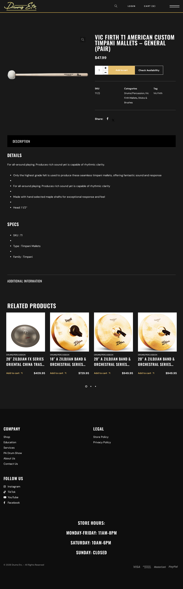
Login (131, 6)
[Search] (116, 6)
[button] (82, 39)
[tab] (91, 141)
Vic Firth (158, 93)
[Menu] (169, 6)
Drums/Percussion (134, 93)
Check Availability (149, 70)
